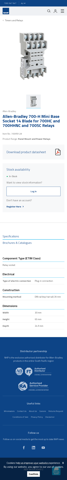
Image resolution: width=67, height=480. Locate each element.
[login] (55, 11)
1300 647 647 (10, 3)
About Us (33, 411)
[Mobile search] (49, 11)
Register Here (14, 206)
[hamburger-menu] (61, 11)
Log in (34, 191)
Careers (42, 411)
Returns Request (55, 411)
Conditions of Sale (20, 416)
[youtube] (43, 447)
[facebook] (23, 447)
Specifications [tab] (11, 236)
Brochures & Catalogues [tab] (17, 243)
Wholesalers (9, 411)
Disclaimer (49, 416)
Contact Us (21, 411)
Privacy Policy (37, 416)
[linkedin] (33, 447)
